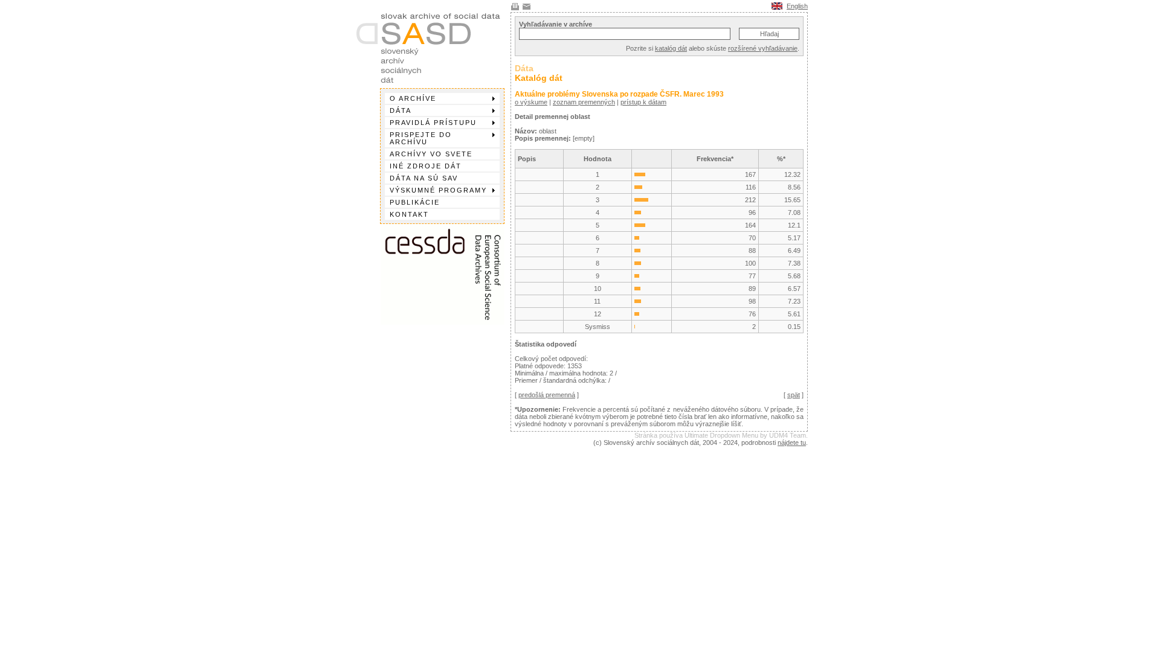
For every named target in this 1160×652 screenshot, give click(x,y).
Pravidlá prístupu (433, 122)
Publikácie (415, 202)
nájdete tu (792, 442)
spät (793, 394)
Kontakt (409, 214)
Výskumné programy (438, 190)
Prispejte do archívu (421, 138)
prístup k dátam (643, 102)
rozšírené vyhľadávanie (763, 48)
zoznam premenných (584, 102)
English (797, 6)
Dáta (400, 110)
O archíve (413, 98)
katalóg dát (671, 48)
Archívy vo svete (431, 154)
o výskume (531, 102)
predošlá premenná (546, 394)
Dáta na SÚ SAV (424, 178)
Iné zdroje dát (426, 166)
